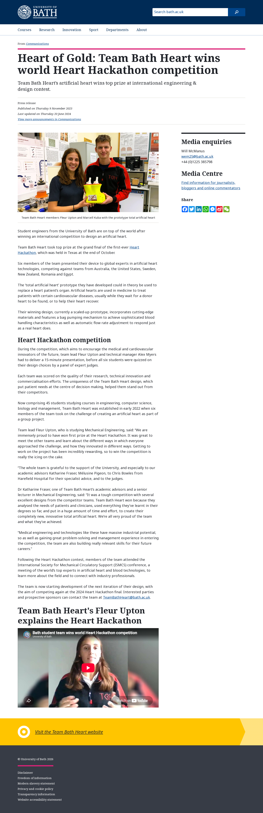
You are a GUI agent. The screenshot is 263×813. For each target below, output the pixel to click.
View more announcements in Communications (49, 119)
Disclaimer (25, 772)
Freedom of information (35, 778)
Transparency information (36, 794)
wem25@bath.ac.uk (197, 156)
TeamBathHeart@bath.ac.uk (126, 597)
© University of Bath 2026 (35, 759)
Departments (117, 29)
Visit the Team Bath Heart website (69, 732)
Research (47, 29)
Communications (37, 43)
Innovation (72, 29)
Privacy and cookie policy (35, 789)
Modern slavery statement (36, 783)
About (142, 29)
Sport (93, 29)
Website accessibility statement (40, 799)
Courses (24, 29)
